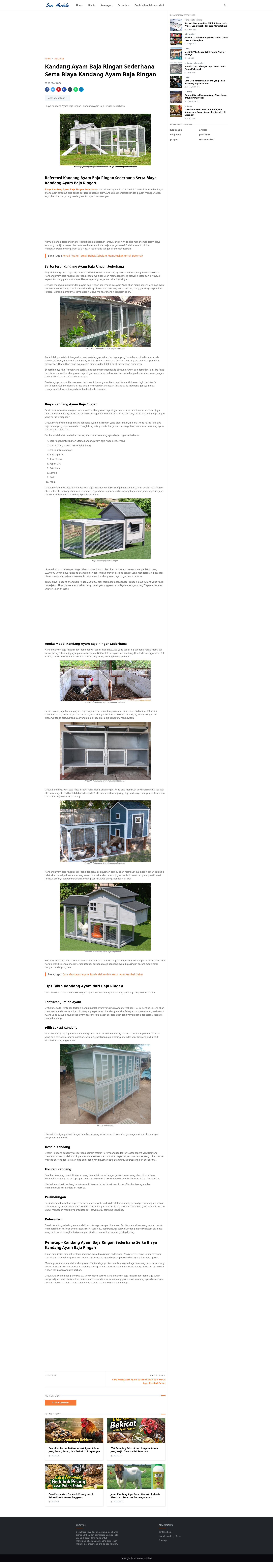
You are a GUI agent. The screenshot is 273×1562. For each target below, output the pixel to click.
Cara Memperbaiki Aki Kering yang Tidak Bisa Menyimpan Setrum (205, 82)
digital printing (196, 20)
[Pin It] (58, 89)
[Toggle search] (225, 5)
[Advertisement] (105, 34)
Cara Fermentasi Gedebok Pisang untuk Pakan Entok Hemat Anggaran (71, 1496)
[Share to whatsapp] (75, 89)
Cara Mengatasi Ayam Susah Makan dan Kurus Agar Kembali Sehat (103, 974)
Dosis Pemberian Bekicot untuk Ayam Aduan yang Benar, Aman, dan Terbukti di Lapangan (74, 1450)
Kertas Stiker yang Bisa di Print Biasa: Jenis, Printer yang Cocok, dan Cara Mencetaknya (206, 24)
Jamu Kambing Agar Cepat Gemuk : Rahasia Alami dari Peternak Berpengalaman (135, 1496)
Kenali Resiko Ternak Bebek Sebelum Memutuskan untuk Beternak (103, 255)
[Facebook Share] (47, 89)
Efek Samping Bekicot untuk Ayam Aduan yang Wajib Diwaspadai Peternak (134, 1450)
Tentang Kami (165, 1532)
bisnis (187, 20)
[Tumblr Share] (70, 89)
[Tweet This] (53, 89)
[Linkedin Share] (64, 89)
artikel (187, 48)
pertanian (189, 63)
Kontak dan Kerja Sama (170, 1536)
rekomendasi (190, 34)
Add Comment (62, 1402)
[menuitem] (79, 5)
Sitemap (163, 1540)
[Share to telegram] (81, 89)
